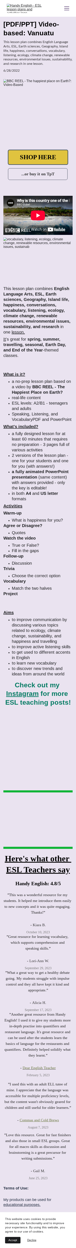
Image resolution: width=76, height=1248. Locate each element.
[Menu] (66, 8)
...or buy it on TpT (37, 174)
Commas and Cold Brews (39, 1120)
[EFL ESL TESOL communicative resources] (13, 836)
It (4, 339)
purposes (31, 1205)
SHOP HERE (38, 157)
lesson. (18, 332)
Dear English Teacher (39, 1068)
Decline (31, 1240)
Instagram (22, 693)
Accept (12, 1240)
